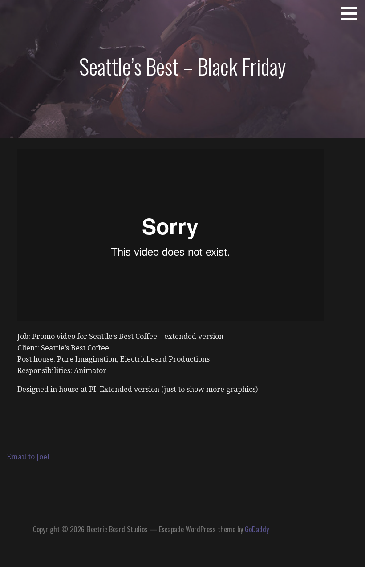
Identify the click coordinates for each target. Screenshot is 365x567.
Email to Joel (28, 457)
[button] (352, 13)
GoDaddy (257, 529)
